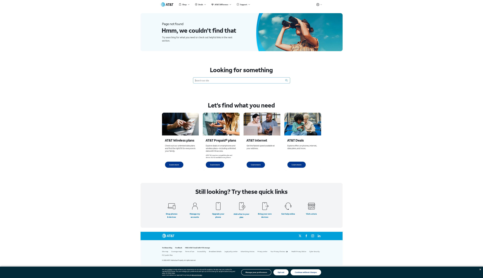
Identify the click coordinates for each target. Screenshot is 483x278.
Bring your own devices (265, 215)
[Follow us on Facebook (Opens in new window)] (306, 236)
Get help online (288, 214)
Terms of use (189, 251)
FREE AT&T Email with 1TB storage (197, 248)
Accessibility (201, 251)
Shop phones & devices (171, 215)
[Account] (319, 4)
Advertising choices (247, 251)
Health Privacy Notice (298, 251)
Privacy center (262, 251)
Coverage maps (176, 251)
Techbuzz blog (167, 248)
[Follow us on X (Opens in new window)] (300, 236)
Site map (165, 251)
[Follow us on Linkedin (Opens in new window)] (319, 236)
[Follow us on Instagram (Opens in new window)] (313, 236)
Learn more (174, 164)
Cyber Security (314, 251)
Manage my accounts (195, 215)
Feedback (178, 248)
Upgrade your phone (218, 215)
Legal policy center (231, 251)
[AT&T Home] (167, 5)
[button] (286, 80)
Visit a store (311, 214)
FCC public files (167, 255)
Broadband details (215, 251)
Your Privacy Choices (277, 251)
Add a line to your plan (241, 215)
